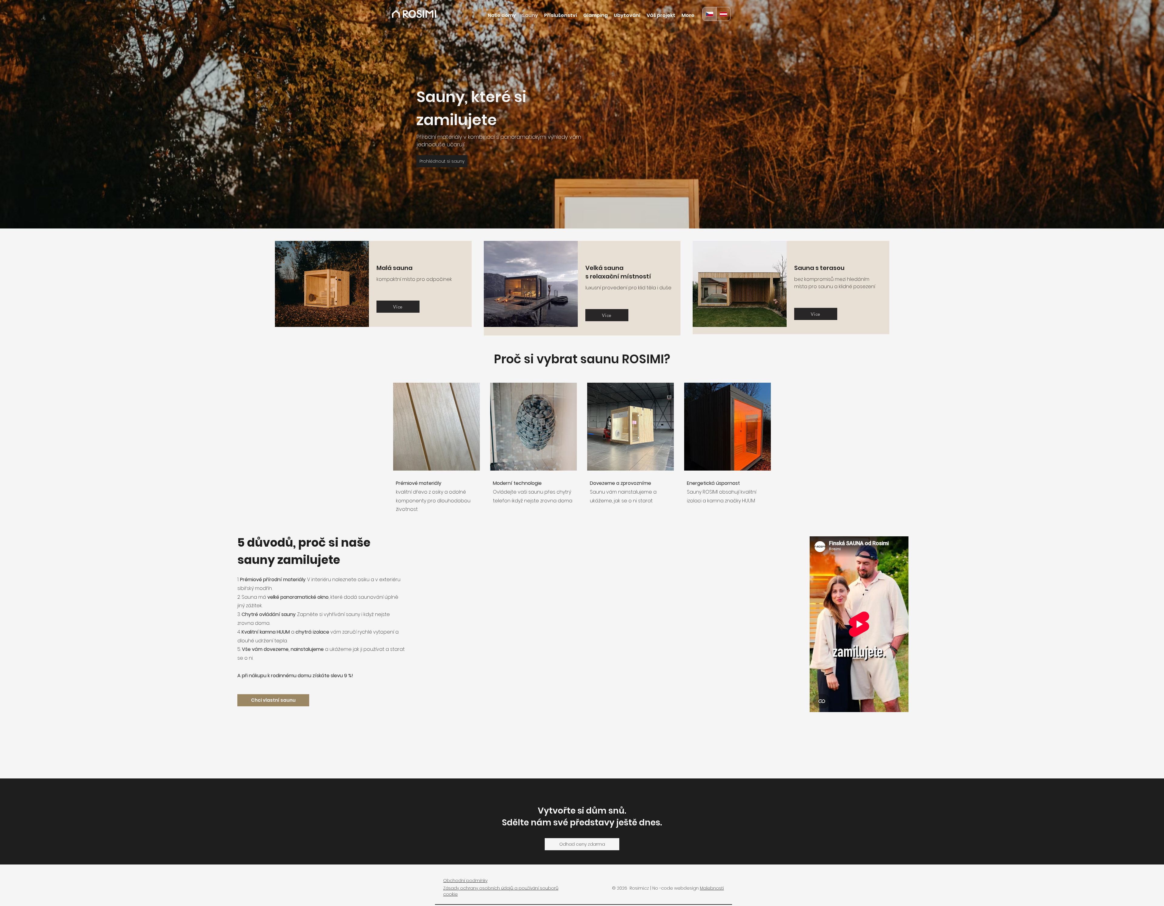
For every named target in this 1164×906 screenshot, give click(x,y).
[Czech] (709, 14)
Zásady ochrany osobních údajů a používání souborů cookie (500, 891)
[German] (723, 14)
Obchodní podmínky (465, 881)
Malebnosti (712, 888)
